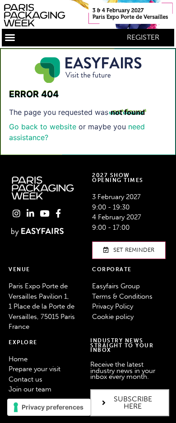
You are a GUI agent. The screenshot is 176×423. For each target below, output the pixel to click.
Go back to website (42, 126)
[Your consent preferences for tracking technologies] (49, 407)
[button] (10, 37)
